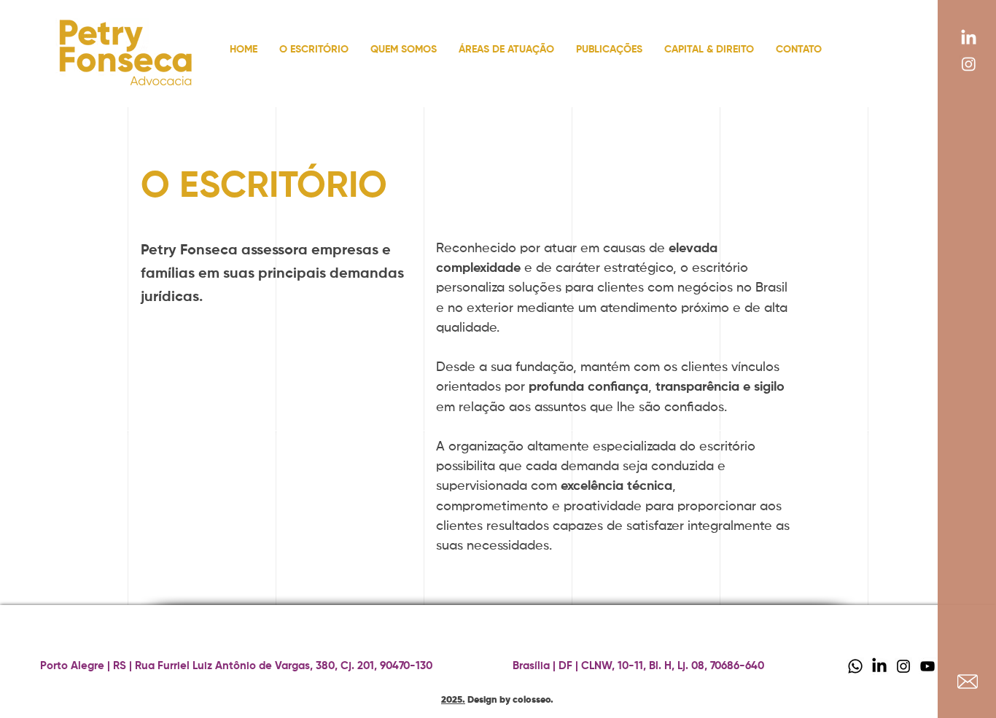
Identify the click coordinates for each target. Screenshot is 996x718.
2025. (453, 700)
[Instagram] (969, 64)
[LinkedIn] (969, 38)
